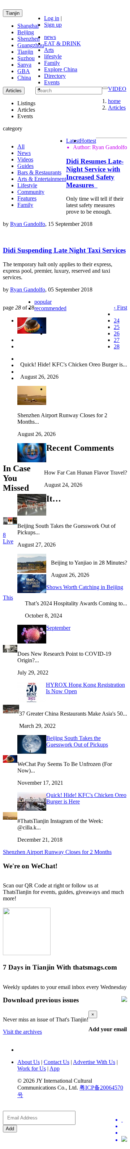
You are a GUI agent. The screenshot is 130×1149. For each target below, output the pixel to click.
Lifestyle (27, 185)
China (24, 78)
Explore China (60, 69)
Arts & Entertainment (41, 179)
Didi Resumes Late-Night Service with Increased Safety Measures (95, 173)
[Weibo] (124, 1133)
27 (117, 340)
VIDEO (117, 89)
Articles (117, 107)
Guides (25, 166)
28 (117, 346)
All (21, 146)
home (114, 101)
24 (117, 320)
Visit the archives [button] (22, 1032)
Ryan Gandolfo (27, 224)
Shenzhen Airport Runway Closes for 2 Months (57, 852)
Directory (55, 76)
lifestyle (53, 56)
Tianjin (13, 13)
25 (117, 327)
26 (117, 333)
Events (52, 82)
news (50, 37)
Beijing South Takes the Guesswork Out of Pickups (77, 741)
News (24, 153)
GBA (23, 71)
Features (26, 198)
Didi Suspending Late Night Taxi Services (64, 250)
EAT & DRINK (62, 43)
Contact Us (56, 1062)
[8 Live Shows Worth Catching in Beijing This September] (10, 523)
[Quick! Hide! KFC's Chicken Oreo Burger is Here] (10, 761)
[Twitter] (124, 1120)
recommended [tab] (50, 308)
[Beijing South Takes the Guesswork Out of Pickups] (11, 711)
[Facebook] (124, 1126)
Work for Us (31, 1068)
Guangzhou (30, 45)
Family (52, 63)
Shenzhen (28, 39)
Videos (25, 159)
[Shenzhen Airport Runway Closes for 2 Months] (10, 818)
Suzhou (26, 58)
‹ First (120, 307)
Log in (51, 18)
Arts (49, 50)
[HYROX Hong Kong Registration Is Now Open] (10, 650)
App (54, 1068)
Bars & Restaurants (39, 172)
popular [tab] (43, 302)
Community (30, 192)
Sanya (24, 65)
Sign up (53, 25)
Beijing (25, 32)
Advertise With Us (94, 1062)
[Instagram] (124, 1139)
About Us (28, 1062)
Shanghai (28, 26)
